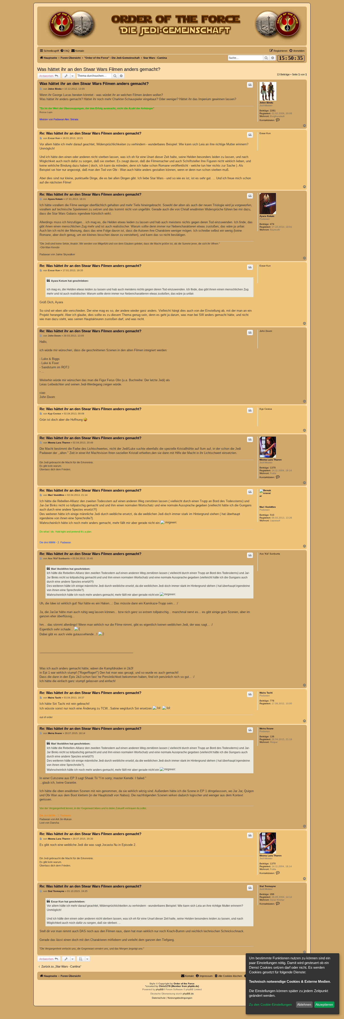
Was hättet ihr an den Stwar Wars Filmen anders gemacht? (98, 69)
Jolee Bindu (266, 102)
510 (272, 515)
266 (272, 894)
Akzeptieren (324, 1004)
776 (272, 700)
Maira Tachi (266, 692)
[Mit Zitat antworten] (250, 85)
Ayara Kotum (267, 216)
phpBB (159, 989)
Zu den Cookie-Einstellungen (270, 1004)
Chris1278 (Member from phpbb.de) (179, 986)
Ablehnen (304, 1004)
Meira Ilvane (267, 728)
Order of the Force (184, 983)
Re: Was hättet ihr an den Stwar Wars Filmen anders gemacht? (90, 133)
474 (272, 224)
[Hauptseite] (172, 26)
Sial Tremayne (268, 886)
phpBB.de (188, 993)
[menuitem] (65, 51)
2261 (273, 110)
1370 (273, 467)
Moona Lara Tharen (271, 459)
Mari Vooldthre (268, 507)
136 (272, 736)
